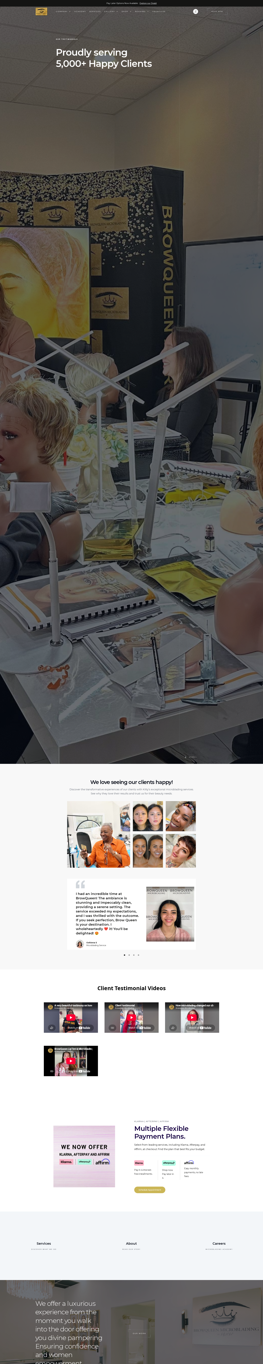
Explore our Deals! (148, 3)
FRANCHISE (159, 11)
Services (95, 11)
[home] (46, 11)
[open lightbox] (98, 834)
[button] (63, 11)
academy (80, 11)
